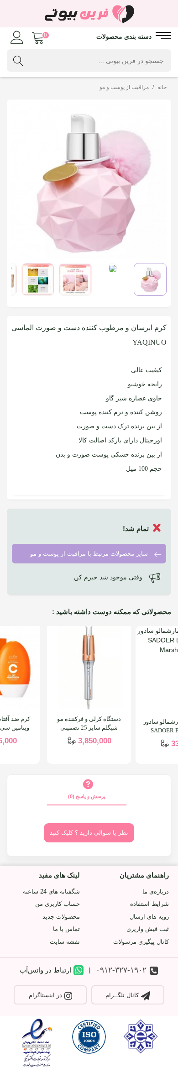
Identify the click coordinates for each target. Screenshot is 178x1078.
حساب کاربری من (57, 903)
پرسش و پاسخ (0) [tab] (86, 796)
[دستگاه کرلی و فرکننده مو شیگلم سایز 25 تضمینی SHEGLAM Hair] (89, 668)
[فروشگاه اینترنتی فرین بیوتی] (89, 13)
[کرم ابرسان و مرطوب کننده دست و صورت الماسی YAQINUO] (89, 181)
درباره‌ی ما (155, 891)
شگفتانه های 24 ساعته (51, 891)
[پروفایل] (17, 36)
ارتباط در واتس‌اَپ (45, 970)
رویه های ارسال (149, 916)
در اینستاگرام (45, 995)
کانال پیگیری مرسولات (141, 941)
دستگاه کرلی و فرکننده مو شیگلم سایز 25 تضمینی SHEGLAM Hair (89, 727)
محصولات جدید (61, 916)
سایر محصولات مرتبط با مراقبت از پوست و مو (90, 554)
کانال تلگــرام (122, 995)
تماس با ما (66, 929)
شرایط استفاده (149, 903)
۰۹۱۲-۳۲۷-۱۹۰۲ (121, 970)
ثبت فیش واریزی (147, 929)
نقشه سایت (65, 941)
